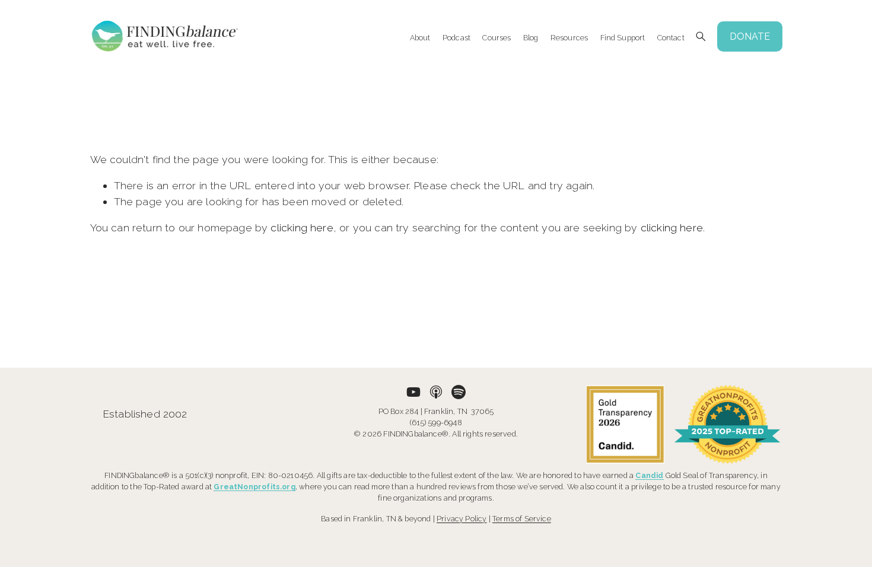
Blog (531, 37)
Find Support (622, 37)
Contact (671, 37)
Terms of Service (521, 518)
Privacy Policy (461, 518)
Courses (496, 37)
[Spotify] (458, 392)
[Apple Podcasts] (436, 392)
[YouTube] (413, 392)
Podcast (456, 37)
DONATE (750, 36)
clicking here (301, 227)
